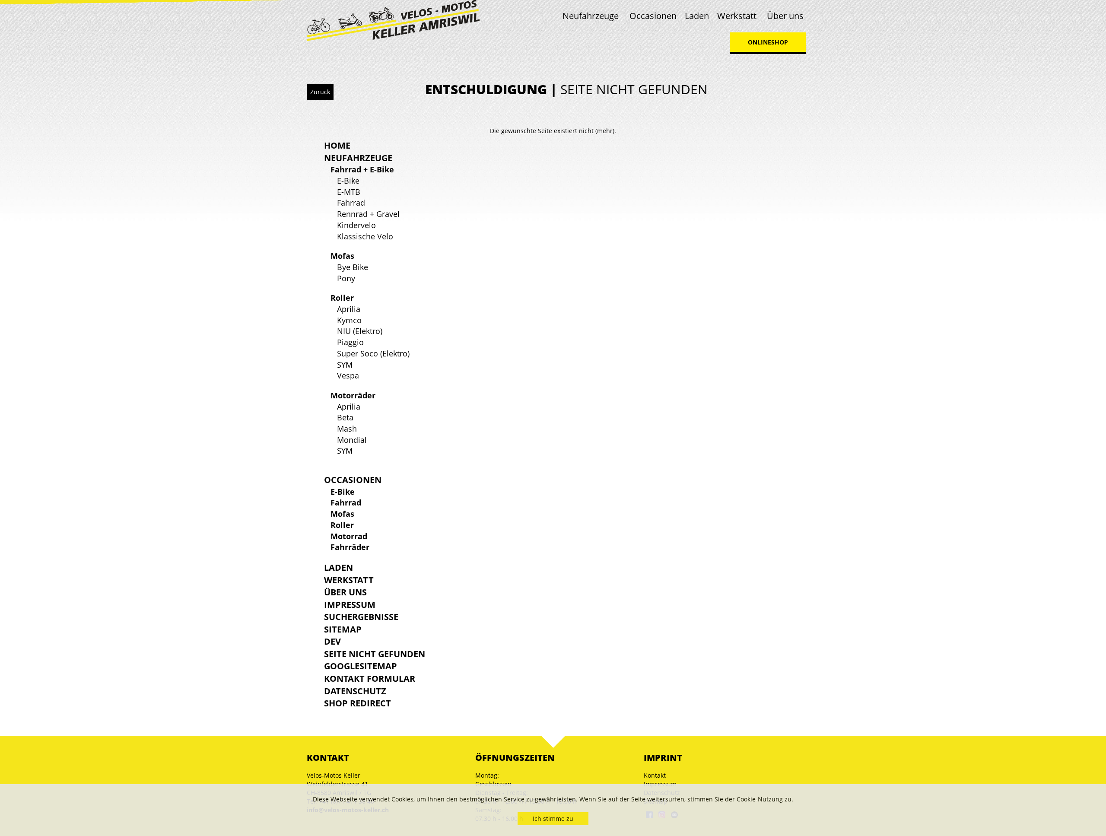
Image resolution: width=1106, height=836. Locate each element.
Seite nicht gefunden (374, 654)
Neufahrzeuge (591, 16)
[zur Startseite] (393, 20)
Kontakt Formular (369, 678)
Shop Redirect (357, 703)
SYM (345, 364)
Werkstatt (736, 16)
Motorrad (349, 536)
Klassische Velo (365, 236)
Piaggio (350, 342)
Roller (342, 297)
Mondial (352, 440)
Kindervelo (356, 225)
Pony (346, 278)
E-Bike (348, 180)
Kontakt (655, 775)
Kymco (349, 320)
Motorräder (353, 395)
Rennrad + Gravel (368, 214)
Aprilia (348, 309)
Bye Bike (352, 267)
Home (337, 145)
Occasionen (653, 16)
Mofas (342, 256)
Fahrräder (350, 547)
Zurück (320, 92)
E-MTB (348, 192)
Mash (347, 428)
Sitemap (343, 629)
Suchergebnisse (361, 617)
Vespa (348, 375)
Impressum (349, 604)
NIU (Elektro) (359, 331)
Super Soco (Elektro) (373, 353)
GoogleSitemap (360, 666)
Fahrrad (351, 202)
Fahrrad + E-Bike (362, 169)
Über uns (785, 16)
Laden (697, 16)
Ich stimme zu (553, 818)
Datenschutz (355, 691)
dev (332, 641)
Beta (345, 417)
